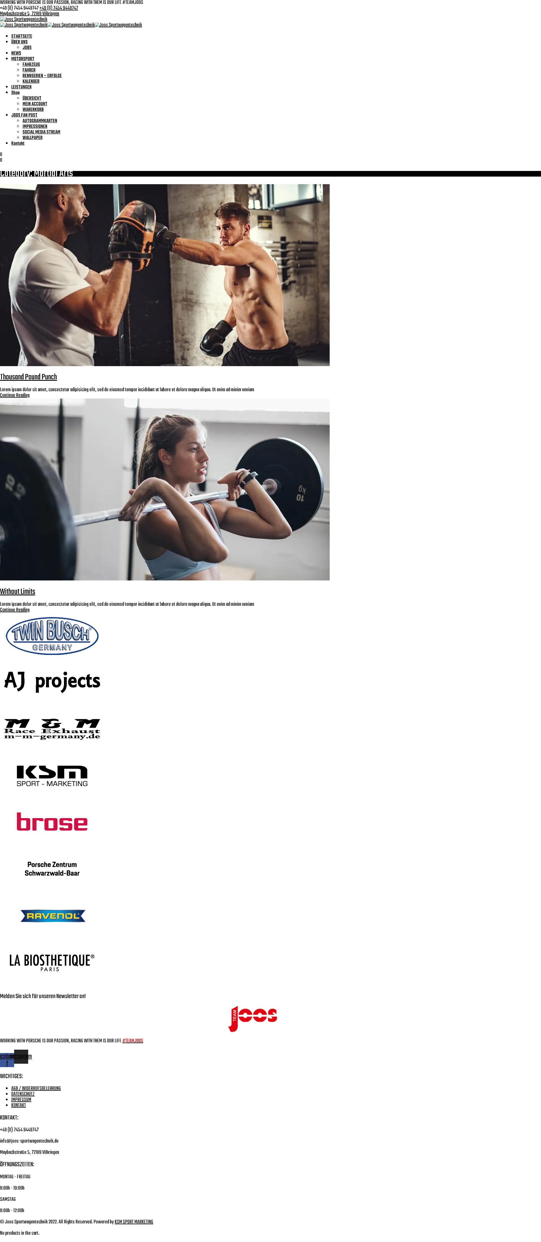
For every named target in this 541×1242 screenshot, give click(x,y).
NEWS (16, 53)
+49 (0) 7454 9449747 (58, 8)
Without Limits (17, 592)
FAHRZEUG (31, 64)
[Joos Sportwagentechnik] (23, 19)
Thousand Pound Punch (28, 377)
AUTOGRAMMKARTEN (40, 121)
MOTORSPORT (22, 59)
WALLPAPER (33, 138)
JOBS (27, 48)
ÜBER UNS (19, 42)
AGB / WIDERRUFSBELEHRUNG (36, 1089)
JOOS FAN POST (24, 115)
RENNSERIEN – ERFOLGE (42, 76)
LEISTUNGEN (21, 87)
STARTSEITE (21, 36)
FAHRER (29, 70)
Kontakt (18, 143)
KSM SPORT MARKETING (134, 1222)
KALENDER (31, 81)
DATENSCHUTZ (23, 1094)
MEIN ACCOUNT (35, 104)
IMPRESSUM (21, 1100)
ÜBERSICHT (32, 98)
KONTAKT (18, 1105)
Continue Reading (15, 395)
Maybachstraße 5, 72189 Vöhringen (29, 14)
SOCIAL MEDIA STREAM (41, 132)
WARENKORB (33, 109)
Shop (15, 93)
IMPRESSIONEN (35, 126)
